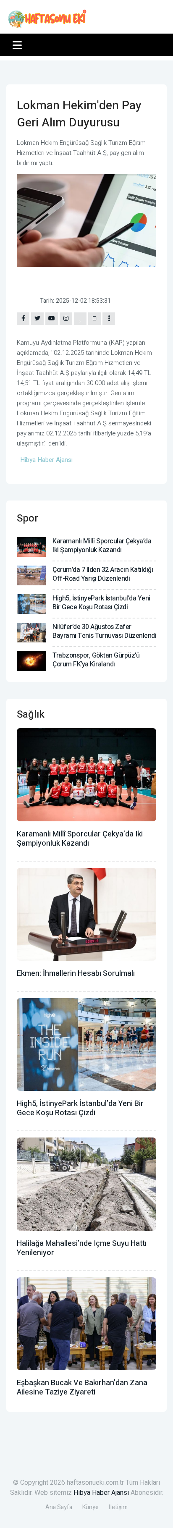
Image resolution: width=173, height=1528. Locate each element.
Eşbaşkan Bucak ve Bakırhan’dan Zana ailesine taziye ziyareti (82, 1387)
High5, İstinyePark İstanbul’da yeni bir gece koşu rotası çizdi (101, 602)
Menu (18, 45)
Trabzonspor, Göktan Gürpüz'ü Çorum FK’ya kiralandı (95, 659)
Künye (90, 1507)
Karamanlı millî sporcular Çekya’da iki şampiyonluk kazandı (101, 545)
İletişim (118, 1507)
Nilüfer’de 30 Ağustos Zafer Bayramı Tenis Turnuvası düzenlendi (104, 631)
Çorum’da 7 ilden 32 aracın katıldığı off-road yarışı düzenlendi (102, 574)
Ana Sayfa (58, 1507)
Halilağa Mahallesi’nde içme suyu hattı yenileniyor (82, 1248)
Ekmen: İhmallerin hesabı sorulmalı (76, 973)
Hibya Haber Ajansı (101, 1493)
